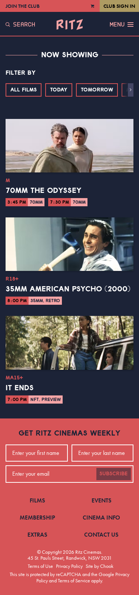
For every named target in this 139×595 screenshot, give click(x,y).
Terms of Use (40, 566)
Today (58, 90)
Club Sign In (119, 6)
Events (102, 500)
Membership (37, 517)
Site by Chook (99, 566)
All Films (23, 90)
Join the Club (23, 6)
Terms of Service (74, 580)
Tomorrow (97, 90)
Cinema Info (101, 517)
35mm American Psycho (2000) (68, 289)
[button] (130, 90)
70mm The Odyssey (44, 190)
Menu (117, 25)
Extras (37, 535)
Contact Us (101, 535)
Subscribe (113, 473)
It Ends (20, 388)
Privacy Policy (69, 566)
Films (37, 500)
